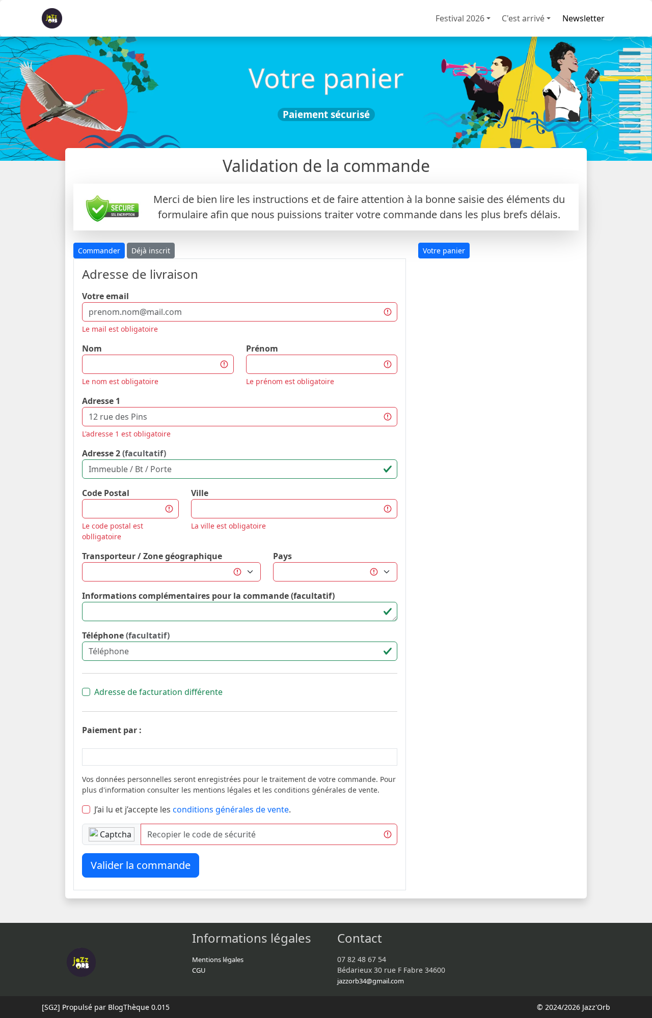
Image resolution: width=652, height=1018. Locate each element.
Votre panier (444, 250)
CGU (199, 970)
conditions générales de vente (231, 809)
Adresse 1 (101, 400)
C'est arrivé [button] (523, 18)
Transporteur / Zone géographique (152, 556)
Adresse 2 (124, 453)
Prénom (262, 348)
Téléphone (126, 635)
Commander (99, 250)
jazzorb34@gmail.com (370, 980)
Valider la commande (141, 865)
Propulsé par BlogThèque (105, 1007)
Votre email (105, 296)
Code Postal (105, 493)
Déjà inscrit (150, 250)
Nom (92, 348)
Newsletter (583, 18)
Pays (282, 556)
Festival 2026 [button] (460, 18)
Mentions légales (217, 959)
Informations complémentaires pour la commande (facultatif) (208, 595)
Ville (199, 493)
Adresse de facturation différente (158, 691)
